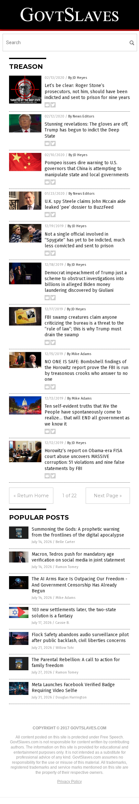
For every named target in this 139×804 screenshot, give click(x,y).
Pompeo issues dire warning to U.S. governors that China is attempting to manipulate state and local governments (87, 168)
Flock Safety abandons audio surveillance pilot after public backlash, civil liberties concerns (80, 637)
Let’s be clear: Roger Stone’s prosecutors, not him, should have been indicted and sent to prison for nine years (87, 91)
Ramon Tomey (67, 567)
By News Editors (81, 116)
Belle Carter (65, 542)
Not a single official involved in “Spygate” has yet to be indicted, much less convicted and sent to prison (85, 240)
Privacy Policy (69, 781)
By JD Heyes (77, 78)
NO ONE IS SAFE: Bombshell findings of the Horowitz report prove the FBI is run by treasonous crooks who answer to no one (86, 370)
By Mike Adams (79, 354)
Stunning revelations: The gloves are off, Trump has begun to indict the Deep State (86, 130)
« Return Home (31, 496)
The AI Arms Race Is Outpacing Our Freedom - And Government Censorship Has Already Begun (79, 584)
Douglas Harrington (71, 697)
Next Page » (108, 496)
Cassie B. (62, 623)
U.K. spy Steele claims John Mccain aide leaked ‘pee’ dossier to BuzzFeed (85, 204)
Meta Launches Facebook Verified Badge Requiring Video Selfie (73, 687)
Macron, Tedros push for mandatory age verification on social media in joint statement (78, 557)
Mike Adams (65, 598)
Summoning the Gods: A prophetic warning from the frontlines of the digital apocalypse (78, 532)
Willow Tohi (65, 648)
